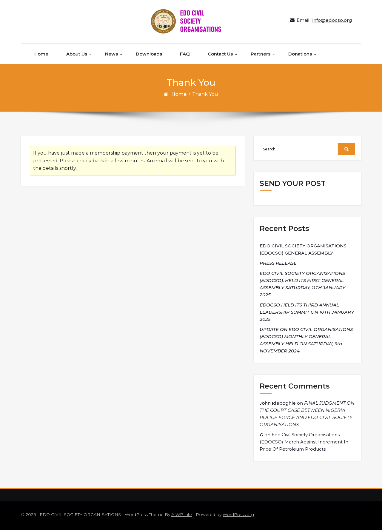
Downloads (149, 54)
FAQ (185, 54)
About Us (76, 54)
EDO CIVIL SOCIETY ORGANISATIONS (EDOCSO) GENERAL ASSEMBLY (303, 249)
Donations (300, 54)
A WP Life (181, 514)
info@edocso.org (332, 20)
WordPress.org (238, 514)
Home (41, 54)
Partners (260, 54)
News (111, 54)
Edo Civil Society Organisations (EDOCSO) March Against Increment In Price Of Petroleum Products (304, 442)
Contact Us (220, 54)
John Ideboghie (278, 403)
